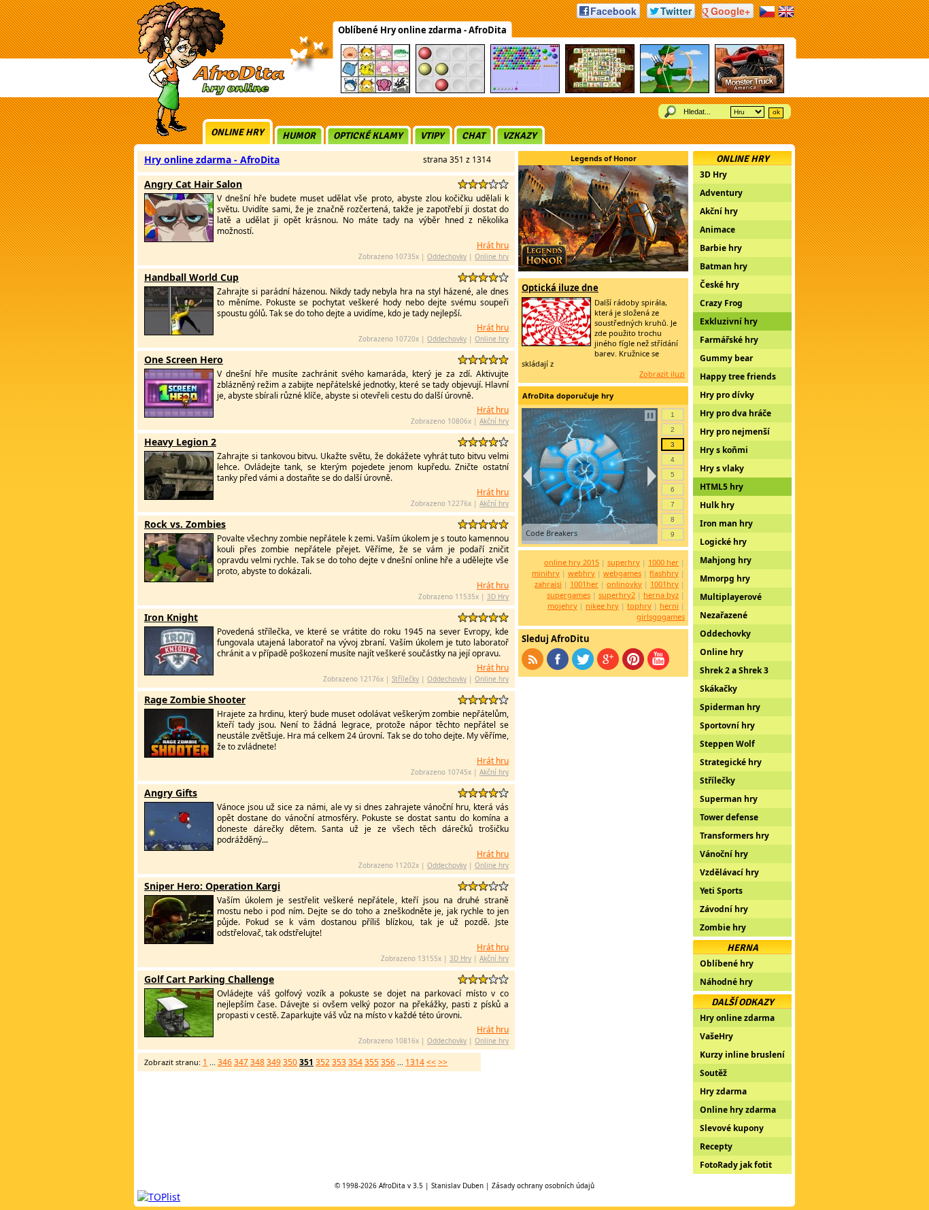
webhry (581, 573)
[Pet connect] (375, 90)
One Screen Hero (183, 359)
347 (241, 1062)
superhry (623, 562)
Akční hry (494, 421)
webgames (622, 573)
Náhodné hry (726, 982)
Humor (299, 135)
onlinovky (624, 584)
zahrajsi (548, 584)
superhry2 (616, 595)
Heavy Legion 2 (180, 441)
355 (372, 1062)
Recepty (716, 1146)
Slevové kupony (732, 1128)
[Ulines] (450, 90)
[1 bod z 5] (463, 184)
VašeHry (716, 1036)
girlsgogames (661, 616)
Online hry (237, 132)
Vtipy (432, 135)
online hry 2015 (571, 562)
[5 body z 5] (504, 184)
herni (669, 606)
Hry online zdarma (737, 1018)
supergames (568, 595)
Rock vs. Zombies (185, 524)
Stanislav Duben (457, 1185)
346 (225, 1062)
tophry (639, 606)
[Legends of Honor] (603, 267)
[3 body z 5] (483, 184)
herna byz (661, 595)
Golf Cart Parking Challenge (209, 979)
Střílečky (405, 679)
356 (388, 1062)
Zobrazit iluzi (662, 374)
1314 (414, 1062)
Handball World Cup (191, 277)
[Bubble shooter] (525, 90)
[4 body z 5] (493, 184)
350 (290, 1062)
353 (339, 1062)
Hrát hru (493, 245)
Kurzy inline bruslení (742, 1054)
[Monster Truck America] (749, 90)
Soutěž (713, 1073)
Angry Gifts (170, 792)
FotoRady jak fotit (736, 1165)
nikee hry (602, 606)
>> (442, 1062)
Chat (473, 135)
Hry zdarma (723, 1091)
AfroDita (392, 1185)
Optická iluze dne (560, 288)
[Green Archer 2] (675, 90)
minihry (546, 573)
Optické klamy (368, 135)
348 (257, 1062)
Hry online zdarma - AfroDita (212, 159)
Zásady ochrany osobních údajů (543, 1185)
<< (431, 1062)
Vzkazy (520, 135)
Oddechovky (447, 256)
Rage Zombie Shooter (195, 699)
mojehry (562, 606)
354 (355, 1062)
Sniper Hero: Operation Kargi (212, 885)
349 (274, 1062)
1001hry (664, 584)
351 (306, 1062)
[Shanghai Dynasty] (600, 90)
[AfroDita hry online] (206, 93)
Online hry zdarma (738, 1109)
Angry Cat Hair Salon (193, 184)
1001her (584, 584)
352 (323, 1062)
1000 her (663, 562)
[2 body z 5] (473, 184)
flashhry (664, 573)
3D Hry (498, 596)
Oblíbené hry (727, 963)
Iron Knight (171, 617)
